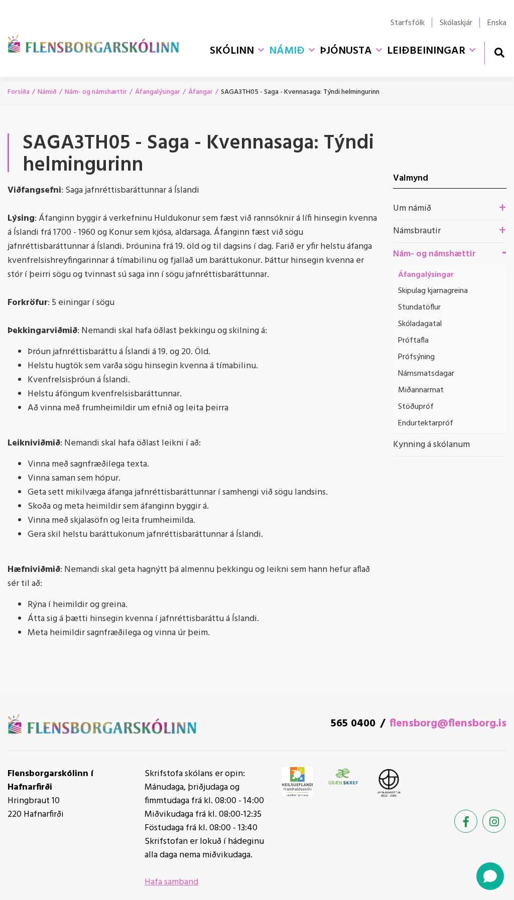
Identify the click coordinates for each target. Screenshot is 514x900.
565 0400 (353, 723)
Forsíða (19, 92)
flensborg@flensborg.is (448, 723)
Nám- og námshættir (96, 92)
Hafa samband (171, 882)
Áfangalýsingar (157, 92)
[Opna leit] (499, 52)
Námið (47, 92)
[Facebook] (465, 821)
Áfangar (200, 92)
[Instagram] (493, 821)
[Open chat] (490, 876)
